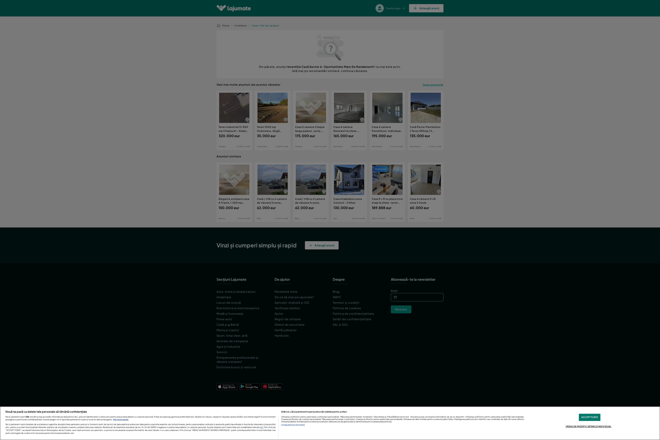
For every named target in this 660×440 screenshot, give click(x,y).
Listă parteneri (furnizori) (293, 425)
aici (261, 427)
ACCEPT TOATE (589, 417)
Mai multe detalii (120, 419)
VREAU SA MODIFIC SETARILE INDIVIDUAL (589, 426)
